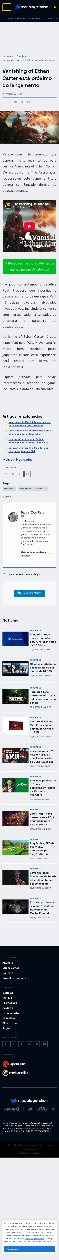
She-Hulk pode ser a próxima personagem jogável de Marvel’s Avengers (43, 788)
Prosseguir (12, 1249)
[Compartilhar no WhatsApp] (15, 102)
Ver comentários (32, 593)
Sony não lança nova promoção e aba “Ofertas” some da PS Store (43, 640)
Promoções (9, 1003)
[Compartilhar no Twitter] (22, 102)
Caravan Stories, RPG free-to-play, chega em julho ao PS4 (29, 449)
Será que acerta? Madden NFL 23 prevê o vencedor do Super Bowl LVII (41, 756)
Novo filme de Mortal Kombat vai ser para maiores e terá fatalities (30, 424)
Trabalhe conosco (14, 978)
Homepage (7, 56)
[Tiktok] (21, 1044)
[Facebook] (6, 474)
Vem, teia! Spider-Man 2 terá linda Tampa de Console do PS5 (42, 727)
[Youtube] (44, 1044)
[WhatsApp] (20, 474)
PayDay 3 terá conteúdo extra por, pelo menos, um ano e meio (43, 697)
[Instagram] (13, 1044)
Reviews (7, 1008)
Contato (7, 973)
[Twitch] (29, 1044)
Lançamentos (11, 1013)
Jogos (6, 1028)
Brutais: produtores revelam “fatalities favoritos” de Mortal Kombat (43, 908)
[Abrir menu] (6, 7)
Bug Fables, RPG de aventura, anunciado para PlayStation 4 (42, 849)
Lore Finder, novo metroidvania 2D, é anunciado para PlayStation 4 (30, 432)
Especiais (8, 1018)
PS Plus (7, 997)
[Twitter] (13, 474)
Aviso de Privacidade (34, 1238)
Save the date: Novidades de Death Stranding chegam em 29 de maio (43, 878)
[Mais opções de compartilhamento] (28, 102)
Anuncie (7, 962)
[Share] (27, 474)
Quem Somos (10, 968)
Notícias (7, 993)
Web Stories (10, 1023)
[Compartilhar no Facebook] (9, 102)
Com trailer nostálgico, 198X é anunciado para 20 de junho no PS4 (29, 441)
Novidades (22, 56)
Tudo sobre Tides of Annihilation (24, 18)
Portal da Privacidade (20, 1241)
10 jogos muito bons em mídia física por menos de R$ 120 (43, 667)
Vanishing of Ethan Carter (33, 488)
